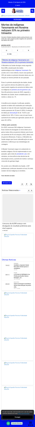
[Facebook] (17, 50)
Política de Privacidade (23, 413)
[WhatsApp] (8, 423)
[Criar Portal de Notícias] (30, 424)
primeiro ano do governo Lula (21, 89)
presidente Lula (22, 154)
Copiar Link (7, 183)
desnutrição (13, 113)
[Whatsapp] (6, 50)
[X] (28, 50)
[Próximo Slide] (31, 190)
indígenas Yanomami (21, 70)
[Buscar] (32, 11)
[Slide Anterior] (28, 190)
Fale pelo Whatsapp (17, 423)
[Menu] (3, 11)
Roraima (18, 19)
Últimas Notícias (9, 260)
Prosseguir (17, 417)
